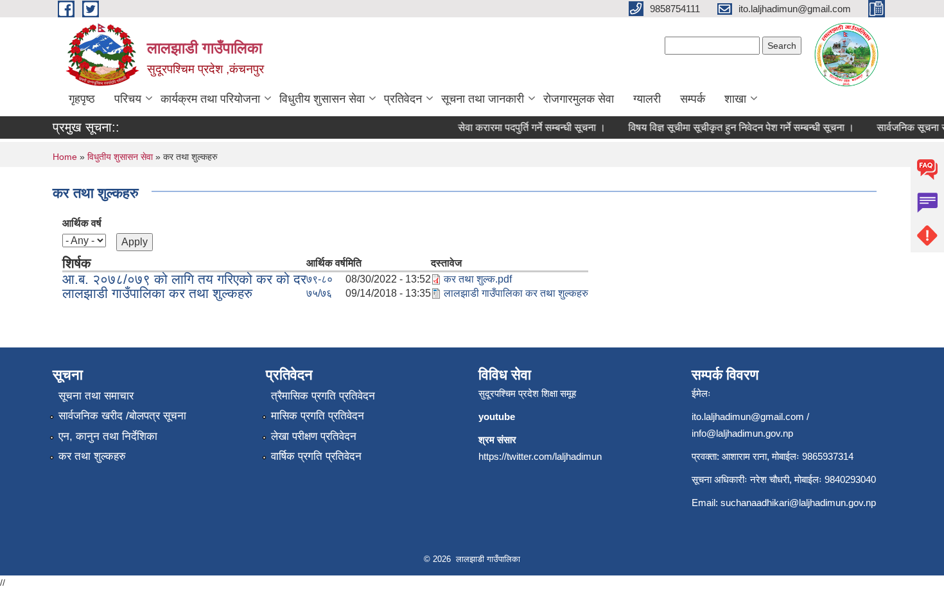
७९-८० (319, 279)
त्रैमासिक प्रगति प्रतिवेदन (323, 396)
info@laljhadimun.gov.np (742, 433)
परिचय (127, 98)
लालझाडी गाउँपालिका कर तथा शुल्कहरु (157, 293)
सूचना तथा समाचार (96, 396)
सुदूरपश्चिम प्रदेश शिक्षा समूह (527, 393)
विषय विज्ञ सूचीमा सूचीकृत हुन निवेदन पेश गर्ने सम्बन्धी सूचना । (736, 127)
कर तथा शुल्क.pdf (478, 279)
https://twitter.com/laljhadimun (540, 456)
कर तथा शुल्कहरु (92, 456)
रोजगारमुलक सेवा (578, 98)
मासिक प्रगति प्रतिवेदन (317, 416)
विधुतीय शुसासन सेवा (322, 98)
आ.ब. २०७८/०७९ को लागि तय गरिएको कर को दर (184, 279)
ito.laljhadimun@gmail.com (748, 416)
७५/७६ (319, 293)
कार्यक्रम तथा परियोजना (210, 98)
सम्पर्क (692, 98)
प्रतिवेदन (403, 98)
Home (65, 157)
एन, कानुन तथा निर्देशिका (107, 436)
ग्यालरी (647, 98)
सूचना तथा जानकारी (482, 98)
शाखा (735, 98)
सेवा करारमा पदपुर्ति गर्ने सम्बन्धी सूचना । (526, 127)
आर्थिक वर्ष (81, 223)
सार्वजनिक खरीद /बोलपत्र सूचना (122, 416)
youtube (496, 416)
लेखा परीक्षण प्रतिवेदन (313, 436)
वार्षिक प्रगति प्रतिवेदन (316, 456)
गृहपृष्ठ (82, 98)
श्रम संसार (497, 439)
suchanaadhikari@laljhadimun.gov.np (798, 502)
